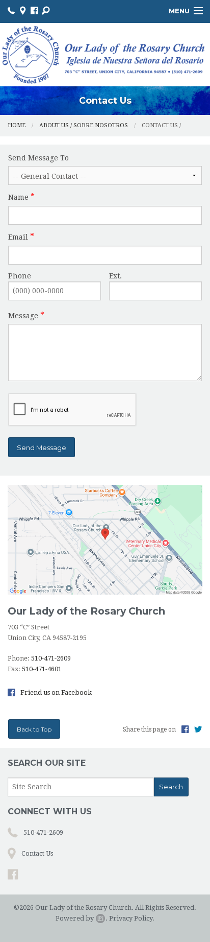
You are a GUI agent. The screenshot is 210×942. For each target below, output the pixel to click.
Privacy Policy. (131, 918)
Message (23, 316)
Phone (19, 276)
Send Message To (38, 158)
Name (18, 197)
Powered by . (82, 918)
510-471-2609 (51, 658)
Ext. (115, 276)
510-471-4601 (42, 669)
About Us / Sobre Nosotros (83, 125)
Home (16, 125)
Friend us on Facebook (55, 692)
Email (18, 237)
